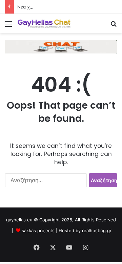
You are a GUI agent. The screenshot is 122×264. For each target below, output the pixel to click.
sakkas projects (38, 230)
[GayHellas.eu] (44, 23)
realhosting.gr (96, 230)
